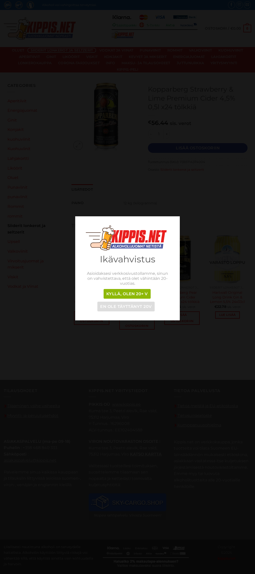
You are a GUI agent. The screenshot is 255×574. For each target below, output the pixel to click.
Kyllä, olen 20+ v (127, 293)
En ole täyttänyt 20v (126, 306)
